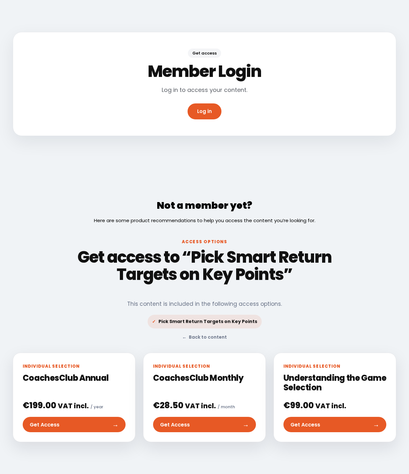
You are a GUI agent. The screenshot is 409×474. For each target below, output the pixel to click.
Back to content (204, 337)
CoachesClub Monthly (198, 378)
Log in (204, 111)
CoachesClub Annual (66, 378)
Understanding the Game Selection (334, 382)
